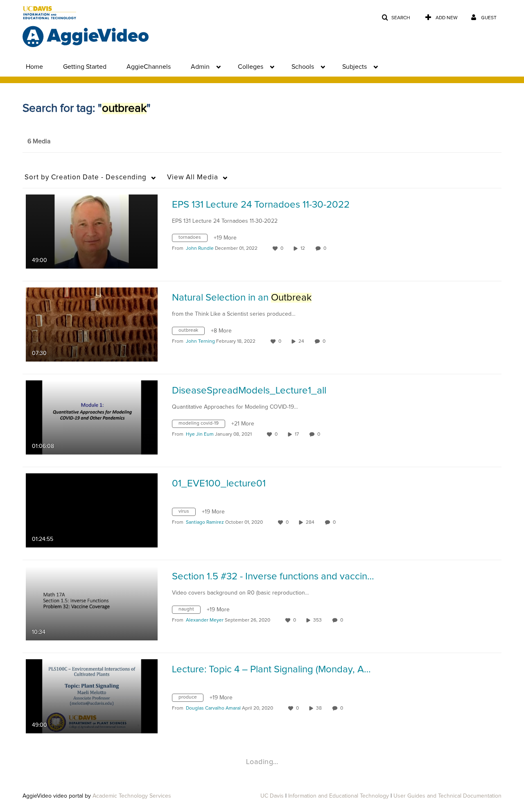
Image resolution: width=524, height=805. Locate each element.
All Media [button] (192, 177)
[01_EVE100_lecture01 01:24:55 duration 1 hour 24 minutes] (92, 510)
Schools (302, 66)
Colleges (250, 66)
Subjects (354, 66)
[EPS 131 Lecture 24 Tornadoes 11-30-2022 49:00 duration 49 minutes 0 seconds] (92, 231)
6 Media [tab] (38, 141)
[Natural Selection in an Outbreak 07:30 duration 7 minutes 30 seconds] (92, 324)
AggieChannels (148, 66)
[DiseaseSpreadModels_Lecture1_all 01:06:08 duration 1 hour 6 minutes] (92, 417)
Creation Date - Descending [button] (86, 177)
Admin (200, 66)
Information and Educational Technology (338, 796)
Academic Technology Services (132, 796)
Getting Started (84, 66)
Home (34, 66)
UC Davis (272, 796)
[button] (396, 17)
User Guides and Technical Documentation (447, 796)
